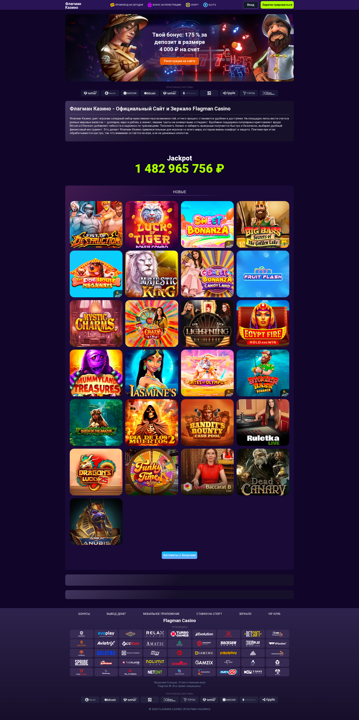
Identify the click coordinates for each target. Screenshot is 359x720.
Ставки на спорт (209, 614)
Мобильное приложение (161, 614)
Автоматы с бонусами (179, 555)
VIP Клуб (274, 614)
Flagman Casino (179, 620)
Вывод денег (116, 614)
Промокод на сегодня (129, 5)
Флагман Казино (73, 5)
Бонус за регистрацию (167, 5)
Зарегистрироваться (277, 5)
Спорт (195, 5)
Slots (212, 5)
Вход (250, 5)
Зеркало (245, 614)
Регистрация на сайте (179, 61)
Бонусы (84, 614)
